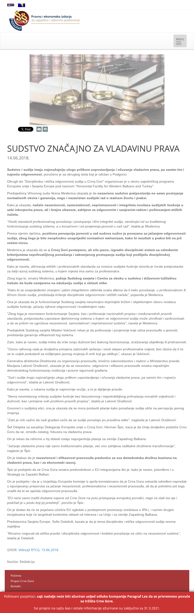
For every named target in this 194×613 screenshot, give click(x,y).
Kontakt (16, 586)
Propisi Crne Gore (22, 581)
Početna (16, 576)
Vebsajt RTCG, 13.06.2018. (38, 550)
